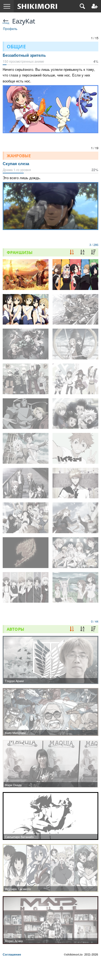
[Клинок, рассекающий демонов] (25, 344)
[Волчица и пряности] (75, 517)
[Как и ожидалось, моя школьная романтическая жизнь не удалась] (25, 483)
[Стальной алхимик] (25, 413)
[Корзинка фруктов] (25, 587)
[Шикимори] (37, 6)
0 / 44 (94, 621)
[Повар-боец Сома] (75, 552)
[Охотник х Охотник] (75, 413)
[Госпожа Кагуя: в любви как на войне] (75, 274)
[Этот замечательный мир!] (75, 378)
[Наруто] (25, 378)
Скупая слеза (16, 163)
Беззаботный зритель (24, 55)
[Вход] (94, 6)
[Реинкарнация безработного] (25, 274)
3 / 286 (93, 244)
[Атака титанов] (75, 309)
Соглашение (12, 954)
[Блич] (75, 483)
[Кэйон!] (25, 309)
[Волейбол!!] (75, 448)
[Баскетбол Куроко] (25, 517)
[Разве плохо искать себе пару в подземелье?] (25, 448)
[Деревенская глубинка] (75, 587)
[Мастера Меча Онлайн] (75, 344)
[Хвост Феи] (25, 552)
